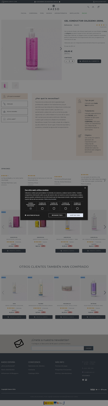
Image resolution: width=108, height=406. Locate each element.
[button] (32, 215)
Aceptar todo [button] (75, 215)
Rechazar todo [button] (57, 215)
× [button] (85, 188)
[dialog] (54, 203)
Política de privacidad (50, 199)
